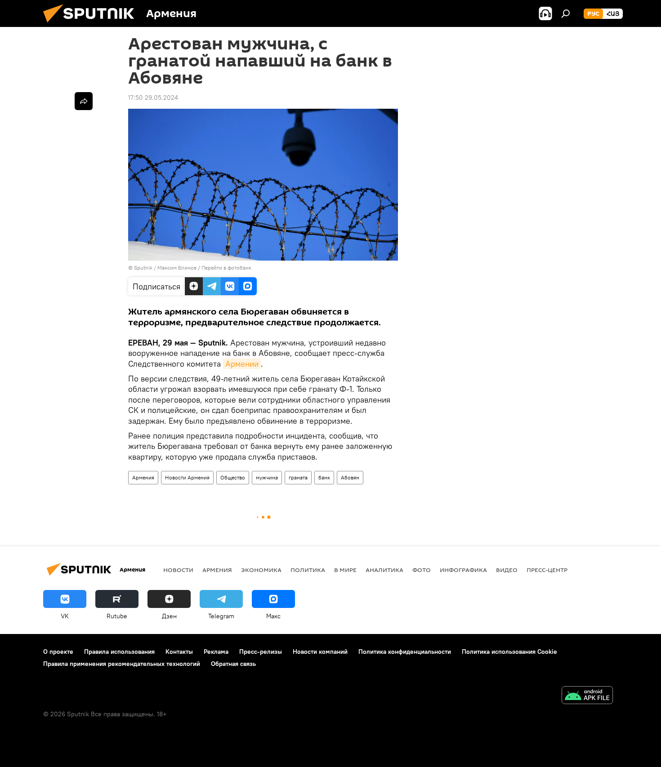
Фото (421, 570)
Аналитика (384, 570)
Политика (307, 570)
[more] (84, 101)
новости (178, 570)
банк (324, 477)
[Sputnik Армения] (92, 25)
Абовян (350, 477)
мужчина (267, 477)
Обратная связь (233, 664)
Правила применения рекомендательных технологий (121, 664)
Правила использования (119, 651)
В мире (345, 570)
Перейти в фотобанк (226, 267)
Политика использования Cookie (509, 651)
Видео (507, 570)
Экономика (261, 570)
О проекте (58, 651)
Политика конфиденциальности (404, 651)
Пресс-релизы (260, 651)
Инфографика (463, 570)
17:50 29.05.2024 (153, 97)
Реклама (216, 651)
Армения (143, 477)
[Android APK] (587, 696)
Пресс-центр (547, 570)
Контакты (179, 651)
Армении (242, 364)
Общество (232, 477)
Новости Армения (187, 477)
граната (298, 477)
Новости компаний (320, 651)
